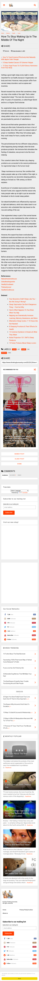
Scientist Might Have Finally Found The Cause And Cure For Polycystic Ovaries (19, 386)
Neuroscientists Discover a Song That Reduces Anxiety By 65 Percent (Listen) (18, 813)
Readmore (8, 767)
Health (13, 33)
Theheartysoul (6, 287)
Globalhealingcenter (8, 282)
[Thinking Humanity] (11, 5)
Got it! (19, 978)
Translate (25, 492)
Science (8, 33)
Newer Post (19, 454)
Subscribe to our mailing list (10, 504)
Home (2, 33)
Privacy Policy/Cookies (26, 910)
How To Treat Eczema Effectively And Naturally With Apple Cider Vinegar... (18, 58)
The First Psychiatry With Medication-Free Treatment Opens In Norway (19, 424)
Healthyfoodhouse (7, 290)
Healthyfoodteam (7, 284)
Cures (19, 33)
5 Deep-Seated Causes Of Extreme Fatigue (18, 62)
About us (5, 913)
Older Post (19, 459)
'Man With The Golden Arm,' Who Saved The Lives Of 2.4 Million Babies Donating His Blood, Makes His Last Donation (19, 440)
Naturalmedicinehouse (9, 279)
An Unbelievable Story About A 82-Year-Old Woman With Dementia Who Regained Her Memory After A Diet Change (18, 403)
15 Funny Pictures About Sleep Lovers (22, 343)
